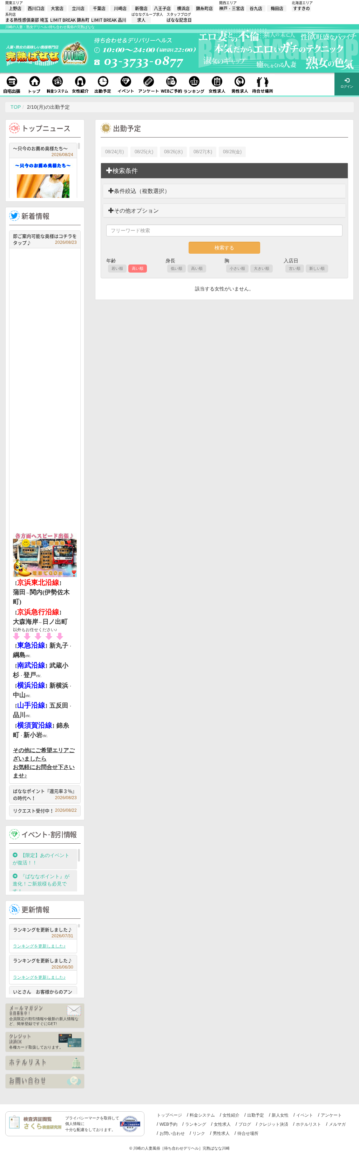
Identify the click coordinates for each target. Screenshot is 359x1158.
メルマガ (337, 1124)
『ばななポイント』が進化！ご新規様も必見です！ (41, 883)
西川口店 (36, 8)
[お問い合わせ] (44, 1081)
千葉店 (99, 8)
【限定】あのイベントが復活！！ (41, 858)
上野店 (15, 8)
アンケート (331, 1115)
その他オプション (136, 211)
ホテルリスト (308, 1124)
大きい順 (261, 268)
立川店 (78, 8)
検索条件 (125, 170)
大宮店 (57, 8)
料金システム (202, 1115)
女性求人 (222, 1124)
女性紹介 (231, 1115)
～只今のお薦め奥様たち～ (43, 149)
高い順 (137, 268)
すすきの (301, 8)
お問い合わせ (172, 1133)
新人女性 (280, 1115)
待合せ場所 (247, 1133)
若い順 (117, 268)
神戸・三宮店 (231, 8)
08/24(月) (114, 151)
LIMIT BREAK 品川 (108, 20)
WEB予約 (168, 1124)
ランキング (195, 1124)
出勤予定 (255, 1115)
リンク (198, 1133)
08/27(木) (203, 151)
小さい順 (237, 268)
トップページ (169, 1115)
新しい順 (317, 268)
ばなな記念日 (179, 20)
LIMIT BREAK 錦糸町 (69, 20)
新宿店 (141, 8)
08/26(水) (173, 151)
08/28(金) (232, 151)
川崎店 (120, 8)
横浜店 (183, 8)
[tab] (224, 171)
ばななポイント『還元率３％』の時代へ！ (45, 794)
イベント (304, 1115)
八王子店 (162, 8)
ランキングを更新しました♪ (43, 930)
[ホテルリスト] (44, 1063)
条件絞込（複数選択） (142, 191)
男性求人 (221, 1133)
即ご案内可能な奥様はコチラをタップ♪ (45, 239)
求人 (141, 20)
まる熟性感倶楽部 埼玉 (26, 20)
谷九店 (256, 8)
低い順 (176, 268)
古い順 (294, 268)
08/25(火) (144, 151)
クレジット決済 (273, 1124)
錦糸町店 (204, 8)
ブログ (244, 1124)
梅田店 (277, 8)
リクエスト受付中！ (45, 810)
